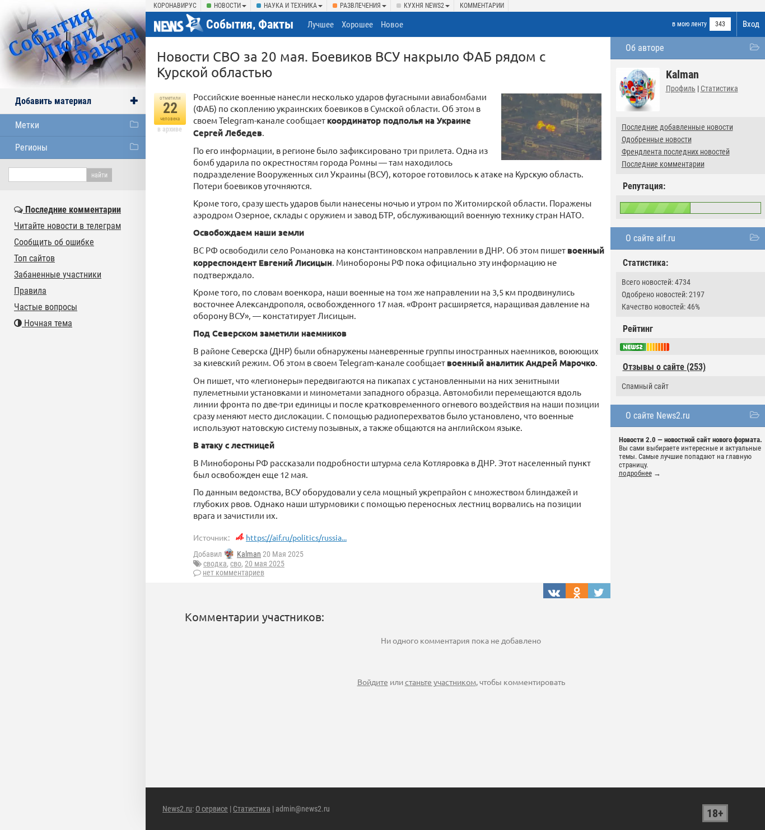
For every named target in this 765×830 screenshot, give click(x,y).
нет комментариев (233, 572)
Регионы (31, 147)
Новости (227, 6)
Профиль (681, 88)
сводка (215, 563)
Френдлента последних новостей (676, 151)
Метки (27, 125)
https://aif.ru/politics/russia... (296, 537)
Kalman (249, 554)
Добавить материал (53, 101)
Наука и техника (290, 6)
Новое (392, 25)
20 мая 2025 (264, 563)
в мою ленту (689, 24)
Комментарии (482, 6)
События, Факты (249, 24)
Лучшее (320, 25)
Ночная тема (47, 323)
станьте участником (440, 682)
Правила (30, 290)
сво (235, 563)
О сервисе (211, 808)
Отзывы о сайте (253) (664, 367)
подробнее (635, 473)
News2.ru (177, 808)
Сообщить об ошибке (54, 242)
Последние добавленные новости (677, 127)
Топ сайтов (34, 258)
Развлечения (360, 6)
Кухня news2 (424, 6)
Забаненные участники (57, 274)
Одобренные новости (657, 139)
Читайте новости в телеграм (67, 226)
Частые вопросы (45, 307)
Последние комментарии (663, 164)
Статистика (719, 88)
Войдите (372, 682)
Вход (751, 24)
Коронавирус (175, 6)
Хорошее (357, 25)
